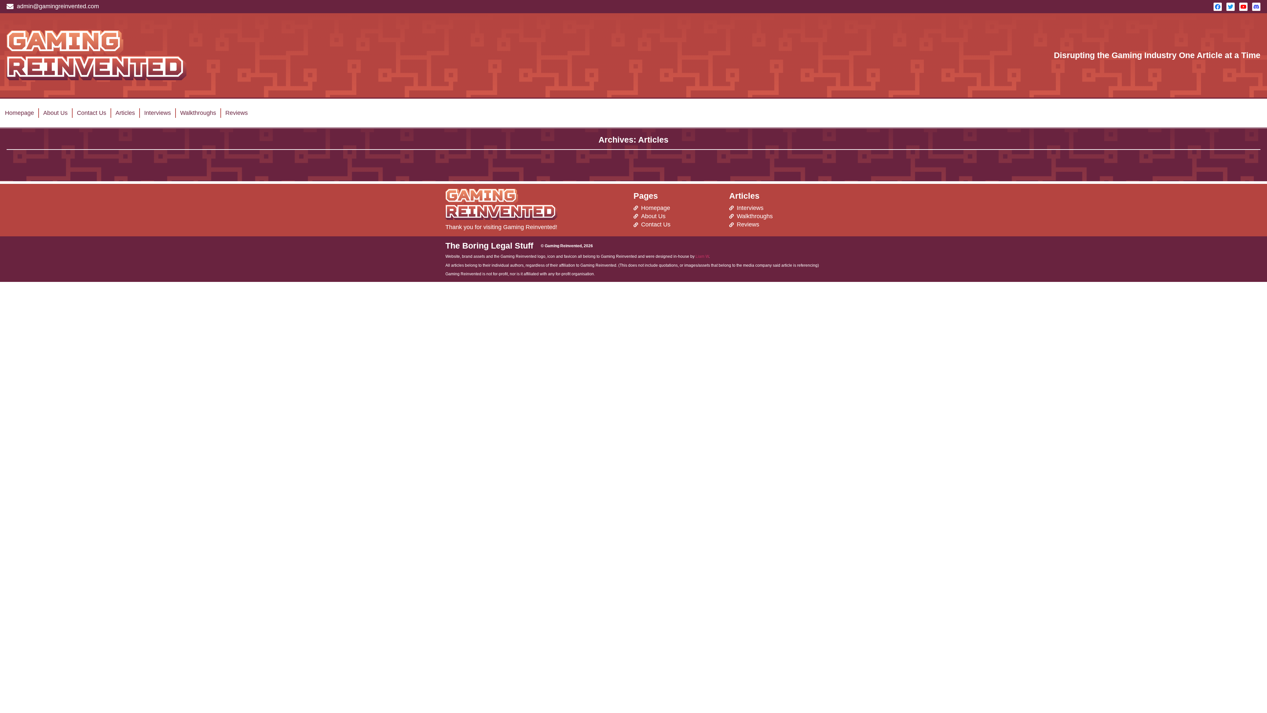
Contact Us (91, 113)
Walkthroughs (198, 113)
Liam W (702, 256)
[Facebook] (1218, 7)
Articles (125, 113)
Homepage (19, 113)
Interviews (157, 113)
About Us (55, 113)
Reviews (236, 113)
